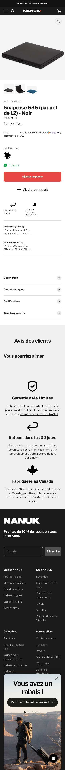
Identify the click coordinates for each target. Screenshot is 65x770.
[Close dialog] (57, 678)
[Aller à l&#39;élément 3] (32, 90)
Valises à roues (13, 601)
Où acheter (43, 663)
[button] (32, 134)
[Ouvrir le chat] (53, 758)
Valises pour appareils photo (13, 656)
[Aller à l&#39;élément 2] (20, 89)
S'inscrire (53, 551)
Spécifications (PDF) (48, 657)
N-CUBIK (41, 609)
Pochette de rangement (43, 595)
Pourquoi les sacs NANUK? (46, 618)
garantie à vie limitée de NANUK (39, 414)
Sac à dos (42, 576)
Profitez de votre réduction (32, 702)
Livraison (41, 644)
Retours (41, 650)
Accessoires (11, 607)
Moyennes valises (14, 583)
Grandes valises (13, 589)
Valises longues (13, 595)
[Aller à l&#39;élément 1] (9, 89)
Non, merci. (32, 712)
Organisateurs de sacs (46, 585)
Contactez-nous (46, 638)
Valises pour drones (15, 665)
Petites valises (12, 576)
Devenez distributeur (43, 671)
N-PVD (40, 603)
